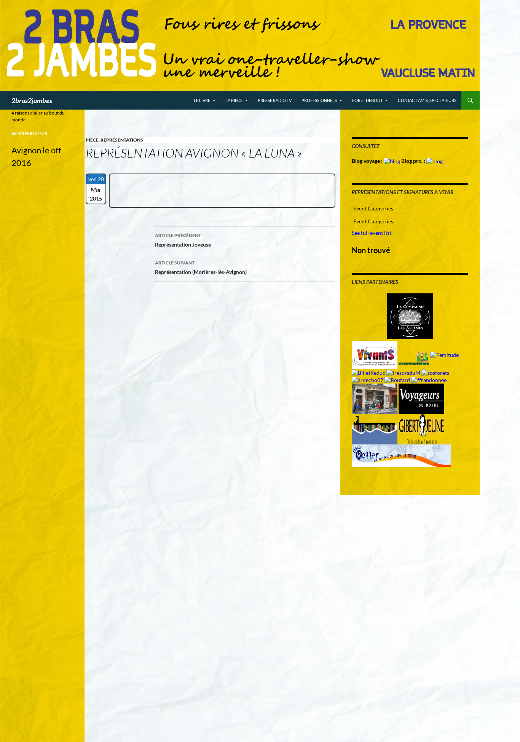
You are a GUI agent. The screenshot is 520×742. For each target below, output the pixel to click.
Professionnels (319, 100)
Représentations (121, 140)
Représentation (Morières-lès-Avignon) (201, 267)
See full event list (371, 232)
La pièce (233, 100)
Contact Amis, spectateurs (427, 100)
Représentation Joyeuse (183, 240)
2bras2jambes (31, 100)
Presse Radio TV (275, 100)
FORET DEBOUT (367, 100)
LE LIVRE (202, 100)
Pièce (92, 140)
